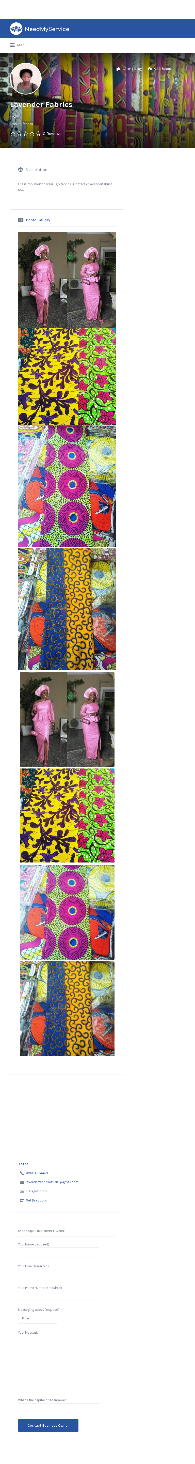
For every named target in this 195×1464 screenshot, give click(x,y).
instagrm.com (36, 1191)
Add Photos (162, 68)
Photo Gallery (38, 220)
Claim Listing (132, 68)
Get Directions (36, 1200)
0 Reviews (52, 133)
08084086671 (37, 1173)
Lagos (14, 116)
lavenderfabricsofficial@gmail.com (52, 1182)
